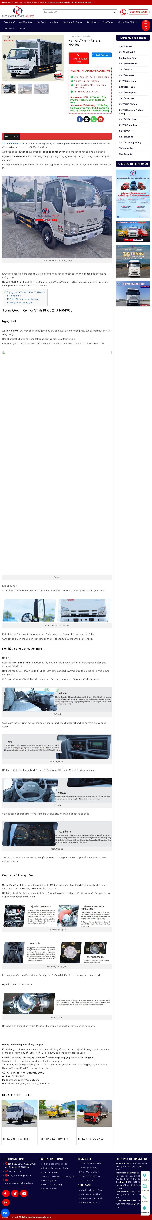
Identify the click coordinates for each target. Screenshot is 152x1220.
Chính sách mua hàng (91, 1190)
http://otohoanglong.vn (19, 1175)
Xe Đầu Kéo (25, 22)
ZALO (5, 1213)
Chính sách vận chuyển (92, 1198)
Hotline (145, 1202)
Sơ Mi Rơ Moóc (127, 86)
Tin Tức (8, 28)
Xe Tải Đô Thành (128, 104)
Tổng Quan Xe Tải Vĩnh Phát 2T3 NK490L (25, 292)
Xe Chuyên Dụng (72, 22)
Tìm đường (145, 1180)
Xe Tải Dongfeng (128, 63)
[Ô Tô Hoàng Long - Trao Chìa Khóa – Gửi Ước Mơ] (20, 12)
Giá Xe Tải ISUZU (86, 1180)
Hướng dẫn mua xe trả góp (55, 1168)
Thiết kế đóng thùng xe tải (55, 1164)
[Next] (59, 58)
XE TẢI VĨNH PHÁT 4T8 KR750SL (15, 1140)
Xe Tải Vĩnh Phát (128, 119)
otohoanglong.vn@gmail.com (19, 1183)
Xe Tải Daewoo (127, 75)
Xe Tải (40, 22)
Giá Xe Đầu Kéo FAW (89, 1172)
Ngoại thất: (14, 295)
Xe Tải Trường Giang (130, 142)
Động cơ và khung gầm (20, 302)
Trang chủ (9, 22)
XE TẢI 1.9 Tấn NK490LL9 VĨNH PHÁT (54, 1140)
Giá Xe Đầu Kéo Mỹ (88, 1167)
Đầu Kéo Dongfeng (52, 1184)
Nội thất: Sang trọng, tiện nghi (23, 299)
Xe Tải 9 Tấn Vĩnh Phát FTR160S (91, 1140)
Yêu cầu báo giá (50, 1172)
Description (11, 136)
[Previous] (7, 58)
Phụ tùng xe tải (50, 1180)
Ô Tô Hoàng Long (24, 1217)
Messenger (145, 1213)
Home (71, 36)
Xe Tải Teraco (126, 98)
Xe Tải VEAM (125, 130)
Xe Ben (54, 22)
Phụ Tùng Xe (125, 154)
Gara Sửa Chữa (126, 22)
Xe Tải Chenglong (128, 125)
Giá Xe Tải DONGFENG (89, 1176)
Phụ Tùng (108, 22)
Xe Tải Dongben (127, 92)
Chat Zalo (145, 1191)
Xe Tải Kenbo (126, 136)
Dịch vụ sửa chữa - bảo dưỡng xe (58, 1176)
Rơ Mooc (92, 22)
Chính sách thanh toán (91, 1202)
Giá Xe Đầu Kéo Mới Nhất (91, 1163)
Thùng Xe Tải (126, 148)
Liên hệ (22, 28)
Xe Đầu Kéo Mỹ (127, 52)
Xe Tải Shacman (128, 81)
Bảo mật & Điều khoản (91, 1194)
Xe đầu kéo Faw (127, 58)
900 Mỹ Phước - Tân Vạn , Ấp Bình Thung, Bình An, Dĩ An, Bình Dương (132, 1185)
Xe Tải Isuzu (125, 69)
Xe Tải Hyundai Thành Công (131, 112)
